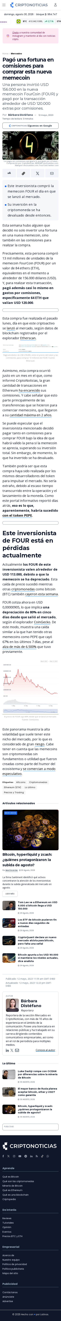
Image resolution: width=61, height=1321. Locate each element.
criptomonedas (23, 589)
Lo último (30, 787)
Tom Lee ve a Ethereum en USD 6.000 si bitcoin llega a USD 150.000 (37, 905)
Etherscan (28, 338)
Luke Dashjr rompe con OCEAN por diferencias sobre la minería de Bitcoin (37, 1074)
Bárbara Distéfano (20, 115)
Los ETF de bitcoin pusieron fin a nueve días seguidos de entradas (37, 923)
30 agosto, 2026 (28, 870)
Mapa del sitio (10, 1273)
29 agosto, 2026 (26, 913)
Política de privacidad (14, 1264)
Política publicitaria (13, 1268)
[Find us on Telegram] (25, 1156)
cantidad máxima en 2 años (30, 415)
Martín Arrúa (12, 870)
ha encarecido (29, 390)
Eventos (6, 1231)
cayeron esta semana (41, 594)
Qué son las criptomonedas (18, 1181)
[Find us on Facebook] (3, 1156)
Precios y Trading (14, 792)
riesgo (39, 744)
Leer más (12, 893)
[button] (30, 173)
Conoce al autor (45, 1050)
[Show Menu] (3, 5)
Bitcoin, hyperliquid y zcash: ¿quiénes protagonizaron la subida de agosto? (27, 859)
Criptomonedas (38, 782)
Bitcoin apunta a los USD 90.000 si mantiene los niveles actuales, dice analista (38, 958)
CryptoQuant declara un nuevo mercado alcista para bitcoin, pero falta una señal (37, 940)
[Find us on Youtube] (20, 1156)
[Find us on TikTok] (42, 1156)
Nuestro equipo (11, 1259)
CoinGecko (42, 622)
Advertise (7, 1301)
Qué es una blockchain (15, 1194)
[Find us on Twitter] (8, 1156)
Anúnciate (8, 1296)
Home (5, 53)
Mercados (16, 53)
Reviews (6, 1218)
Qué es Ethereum (12, 1190)
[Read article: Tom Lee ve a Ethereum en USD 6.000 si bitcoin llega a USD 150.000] (8, 905)
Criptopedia (9, 1199)
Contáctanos (10, 1292)
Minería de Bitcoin (12, 1185)
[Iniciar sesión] (55, 5)
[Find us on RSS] (37, 1156)
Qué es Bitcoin (10, 1176)
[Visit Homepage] (29, 5)
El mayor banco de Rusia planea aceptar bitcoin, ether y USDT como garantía (37, 1092)
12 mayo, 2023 (46, 115)
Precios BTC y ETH (12, 1236)
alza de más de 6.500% (19, 646)
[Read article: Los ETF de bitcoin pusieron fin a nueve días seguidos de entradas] (8, 923)
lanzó (11, 328)
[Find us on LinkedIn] (31, 1156)
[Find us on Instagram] (14, 1156)
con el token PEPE (17, 515)
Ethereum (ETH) (12, 787)
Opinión (6, 1227)
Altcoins (21, 782)
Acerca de (8, 1255)
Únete (15, 32)
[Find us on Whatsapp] (48, 1156)
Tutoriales (8, 1222)
